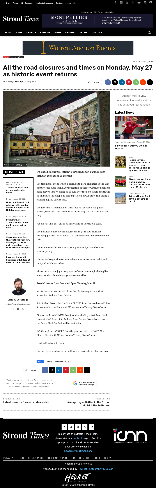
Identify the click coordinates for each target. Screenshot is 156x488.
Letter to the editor (14, 182)
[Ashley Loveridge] (18, 286)
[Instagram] (127, 3)
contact (77, 438)
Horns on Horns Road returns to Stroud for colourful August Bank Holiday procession (17, 206)
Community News (16, 57)
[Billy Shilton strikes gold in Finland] (134, 127)
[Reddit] (139, 3)
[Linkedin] (133, 3)
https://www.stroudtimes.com (18, 304)
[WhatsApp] (136, 82)
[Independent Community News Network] (130, 435)
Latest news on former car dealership (26, 402)
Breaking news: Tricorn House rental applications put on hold (17, 223)
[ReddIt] (143, 82)
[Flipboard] (121, 3)
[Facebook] (115, 3)
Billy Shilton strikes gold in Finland (131, 147)
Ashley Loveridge (14, 82)
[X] (145, 3)
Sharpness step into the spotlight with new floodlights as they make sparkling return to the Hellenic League (18, 242)
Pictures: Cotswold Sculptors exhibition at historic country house (18, 260)
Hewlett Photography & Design (95, 469)
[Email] (150, 82)
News (6, 57)
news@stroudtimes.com (78, 450)
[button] (149, 32)
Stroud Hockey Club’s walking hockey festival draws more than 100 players (140, 183)
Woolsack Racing (62, 361)
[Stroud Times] (21, 19)
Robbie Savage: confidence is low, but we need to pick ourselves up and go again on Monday (140, 165)
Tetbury (48, 361)
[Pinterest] (129, 82)
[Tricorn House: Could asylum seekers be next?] (120, 198)
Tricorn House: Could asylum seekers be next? (17, 190)
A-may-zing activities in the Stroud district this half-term (88, 404)
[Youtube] (151, 3)
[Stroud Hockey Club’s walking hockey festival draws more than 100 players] (120, 181)
